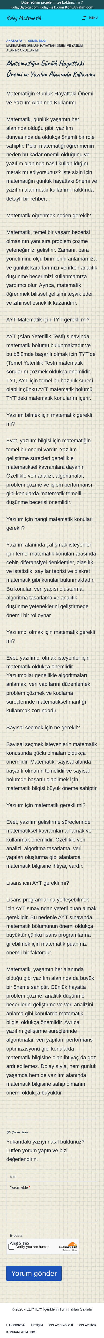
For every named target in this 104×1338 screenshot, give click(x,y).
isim (13, 1176)
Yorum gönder (34, 1273)
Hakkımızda (15, 1325)
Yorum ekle (20, 1187)
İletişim (37, 1325)
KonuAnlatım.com (79, 7)
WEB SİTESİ (20, 1243)
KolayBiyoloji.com (25, 7)
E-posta (16, 1235)
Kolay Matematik (23, 18)
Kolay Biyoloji (61, 1325)
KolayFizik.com (52, 7)
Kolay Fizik (88, 1325)
